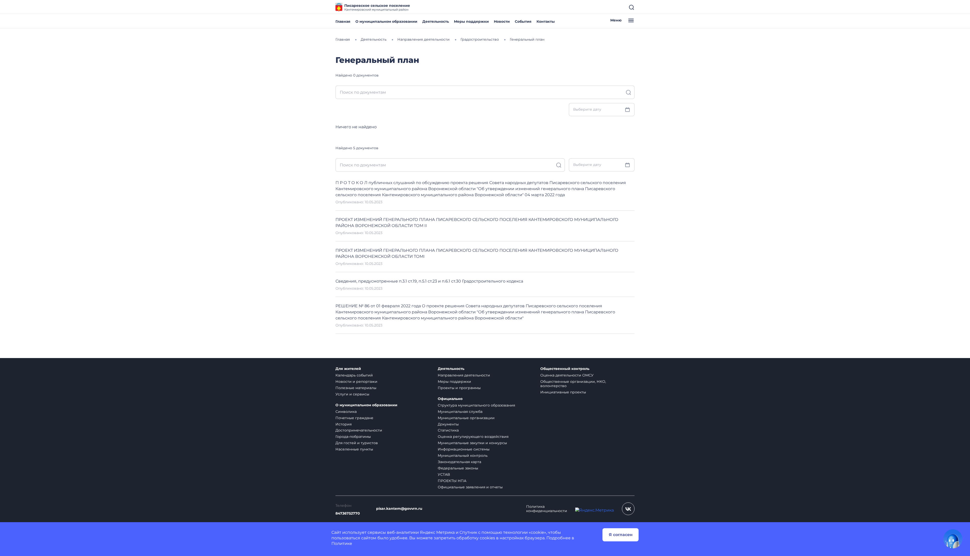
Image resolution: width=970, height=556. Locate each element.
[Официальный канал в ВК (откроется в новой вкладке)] (628, 508)
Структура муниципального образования (476, 405)
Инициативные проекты (563, 392)
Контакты (546, 21)
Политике (341, 543)
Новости (502, 21)
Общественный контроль (564, 369)
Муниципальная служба (460, 411)
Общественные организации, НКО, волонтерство (573, 383)
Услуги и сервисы (352, 394)
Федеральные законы (458, 468)
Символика (346, 411)
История (343, 424)
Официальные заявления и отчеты (470, 487)
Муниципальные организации (466, 418)
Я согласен (621, 534)
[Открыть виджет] (952, 538)
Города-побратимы (353, 436)
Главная (342, 21)
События (523, 21)
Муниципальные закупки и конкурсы (472, 443)
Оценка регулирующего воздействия (473, 436)
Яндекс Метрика (437, 532)
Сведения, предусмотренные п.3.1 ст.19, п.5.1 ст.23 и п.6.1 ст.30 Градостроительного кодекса (429, 281)
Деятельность (435, 21)
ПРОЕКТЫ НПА (452, 480)
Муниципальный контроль (463, 455)
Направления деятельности (464, 375)
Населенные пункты (354, 449)
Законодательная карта (459, 462)
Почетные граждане (354, 418)
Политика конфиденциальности (546, 508)
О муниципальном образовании (386, 21)
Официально (450, 399)
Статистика (448, 430)
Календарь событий (354, 375)
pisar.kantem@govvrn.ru (399, 509)
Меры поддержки (471, 21)
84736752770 (347, 513)
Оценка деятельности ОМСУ (567, 375)
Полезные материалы (355, 388)
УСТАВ (444, 474)
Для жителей (348, 369)
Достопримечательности (358, 430)
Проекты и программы (459, 388)
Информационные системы (464, 449)
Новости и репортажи (356, 381)
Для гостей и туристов (356, 443)
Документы (448, 424)
